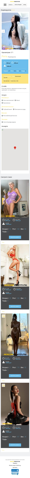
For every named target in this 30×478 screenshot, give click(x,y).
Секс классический (8, 100)
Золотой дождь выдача (9, 122)
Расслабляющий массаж (10, 115)
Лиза (3, 380)
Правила (15, 463)
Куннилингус (6, 103)
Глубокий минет (7, 109)
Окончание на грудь (20, 109)
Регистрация (18, 4)
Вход (24, 4)
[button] (15, 148)
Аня (3, 242)
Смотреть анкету (15, 237)
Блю (3, 311)
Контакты (15, 467)
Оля (3, 450)
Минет (18, 100)
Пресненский (18, 76)
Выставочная (6, 80)
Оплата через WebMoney (15, 465)
